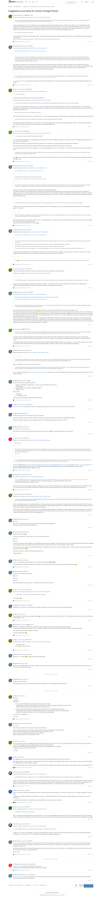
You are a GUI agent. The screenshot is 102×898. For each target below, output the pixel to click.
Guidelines (42, 895)
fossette (15, 15)
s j (13, 438)
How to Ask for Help (60, 895)
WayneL (15, 757)
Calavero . (15, 589)
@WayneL (15, 774)
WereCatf (15, 772)
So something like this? (18, 81)
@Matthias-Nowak (17, 17)
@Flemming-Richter (18, 876)
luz (13, 131)
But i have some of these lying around (38, 372)
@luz (30, 229)
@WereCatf (27, 790)
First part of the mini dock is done (21, 429)
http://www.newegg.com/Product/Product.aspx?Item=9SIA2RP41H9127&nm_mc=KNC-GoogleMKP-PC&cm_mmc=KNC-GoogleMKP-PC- (59, 464)
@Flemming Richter (32, 874)
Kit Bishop (15, 404)
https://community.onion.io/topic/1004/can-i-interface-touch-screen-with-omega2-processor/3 (36, 39)
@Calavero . (30, 605)
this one (39, 148)
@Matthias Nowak (30, 15)
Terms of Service (50, 895)
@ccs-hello (16, 725)
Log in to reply (88, 886)
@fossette (15, 48)
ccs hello (15, 695)
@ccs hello (30, 723)
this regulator (74, 342)
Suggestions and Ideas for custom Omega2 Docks (38, 17)
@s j (30, 474)
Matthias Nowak (16, 46)
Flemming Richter (17, 864)
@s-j (16, 453)
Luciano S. (15, 806)
